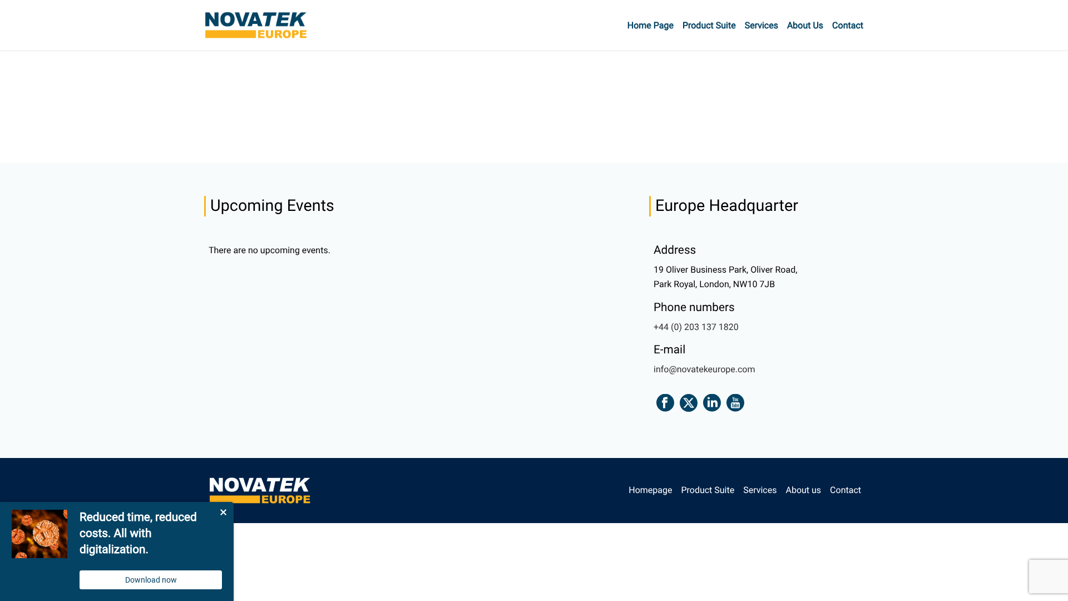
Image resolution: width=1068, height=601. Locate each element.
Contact (847, 25)
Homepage (650, 490)
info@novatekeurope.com (704, 369)
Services (761, 25)
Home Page (650, 25)
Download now (151, 579)
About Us (805, 25)
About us (803, 490)
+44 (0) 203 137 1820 (696, 327)
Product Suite (709, 25)
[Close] (222, 513)
